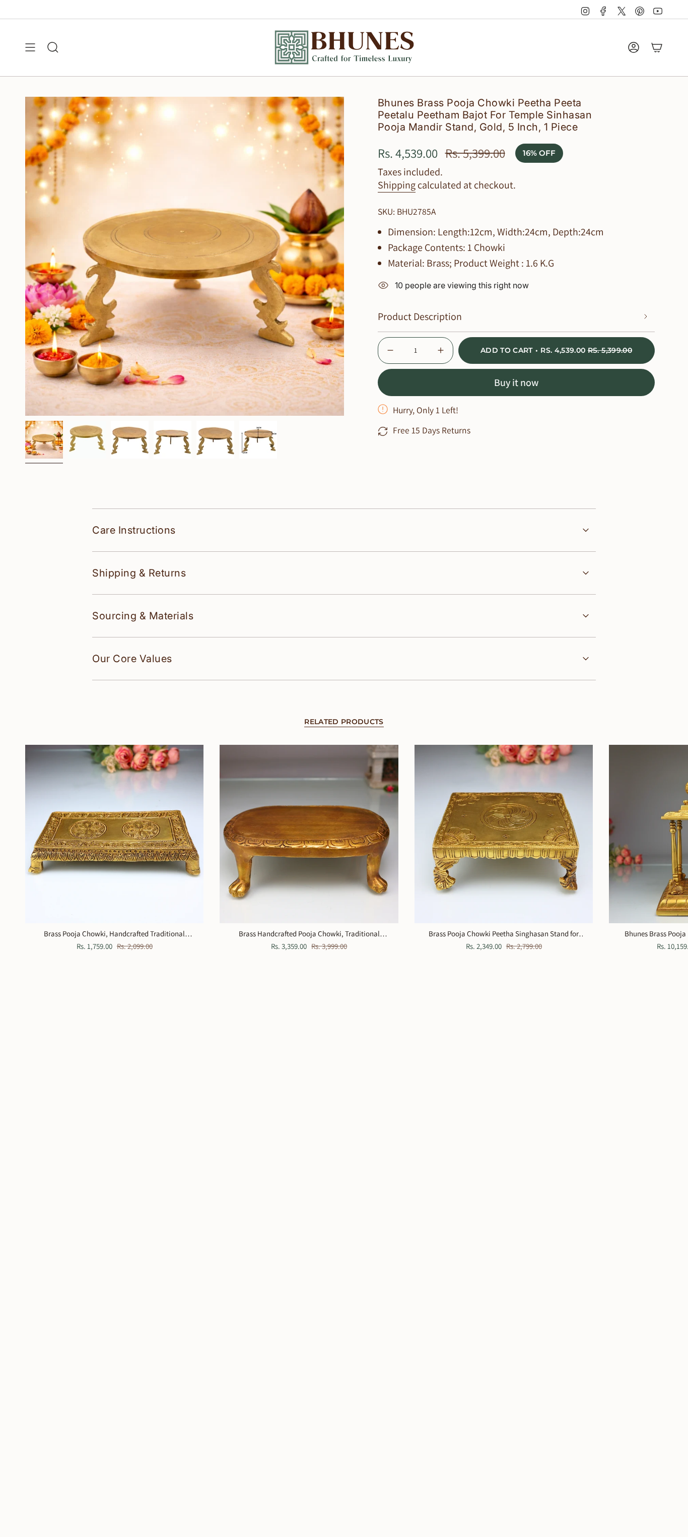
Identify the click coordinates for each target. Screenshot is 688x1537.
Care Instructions (134, 530)
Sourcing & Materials (142, 616)
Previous (25, 256)
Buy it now (516, 382)
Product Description (420, 316)
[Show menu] (30, 47)
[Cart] (656, 47)
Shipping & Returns (139, 573)
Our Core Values (132, 659)
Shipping (397, 184)
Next (673, 834)
